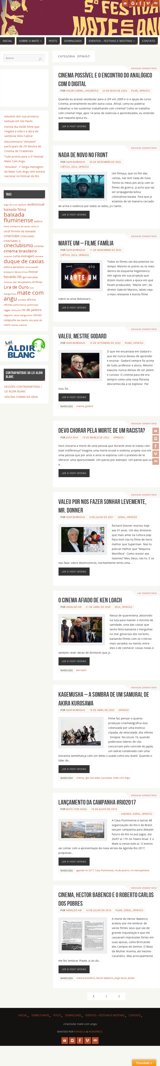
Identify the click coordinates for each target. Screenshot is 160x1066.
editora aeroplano (14, 267)
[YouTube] (155, 431)
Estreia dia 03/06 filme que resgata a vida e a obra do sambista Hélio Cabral (21, 131)
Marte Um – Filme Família (86, 243)
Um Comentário (147, 593)
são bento (22, 320)
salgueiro (8, 315)
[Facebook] (155, 446)
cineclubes (27, 236)
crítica (65, 166)
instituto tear (10, 282)
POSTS (57, 1015)
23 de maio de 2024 (114, 90)
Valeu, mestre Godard (82, 336)
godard (89, 406)
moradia (22, 299)
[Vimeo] (155, 454)
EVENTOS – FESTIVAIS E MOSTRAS (104, 1015)
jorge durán (120, 977)
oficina (31, 299)
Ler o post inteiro (74, 126)
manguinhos (10, 294)
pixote (131, 977)
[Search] (40, 59)
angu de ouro (10, 204)
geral (122, 517)
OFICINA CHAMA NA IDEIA (21, 397)
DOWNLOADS (73, 1015)
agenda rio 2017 (85, 870)
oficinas (8, 304)
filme (134, 90)
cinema (80, 406)
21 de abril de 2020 (98, 606)
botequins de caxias (20, 226)
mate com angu (121, 777)
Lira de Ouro (16, 287)
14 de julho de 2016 (98, 910)
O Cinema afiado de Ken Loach (90, 600)
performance (19, 305)
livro (31, 288)
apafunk (22, 204)
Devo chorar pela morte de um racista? (101, 430)
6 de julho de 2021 (102, 517)
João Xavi (72, 437)
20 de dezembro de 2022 (105, 161)
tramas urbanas (19, 325)
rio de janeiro (122, 870)
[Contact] (155, 461)
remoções (16, 310)
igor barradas (92, 777)
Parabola (80, 1031)
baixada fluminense (18, 217)
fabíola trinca (21, 272)
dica (74, 166)
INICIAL (22, 1015)
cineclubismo (18, 245)
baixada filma (15, 209)
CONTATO (134, 1015)
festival (33, 272)
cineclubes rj (12, 241)
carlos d (35, 226)
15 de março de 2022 (95, 437)
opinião (145, 90)
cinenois (8, 256)
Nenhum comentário (144, 68)
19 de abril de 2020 (102, 710)
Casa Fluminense (104, 870)
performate (32, 305)
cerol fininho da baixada (20, 231)
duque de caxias (24, 261)
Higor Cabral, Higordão (82, 90)
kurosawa (106, 777)
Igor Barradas (75, 161)
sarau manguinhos (23, 315)
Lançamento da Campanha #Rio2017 (97, 802)
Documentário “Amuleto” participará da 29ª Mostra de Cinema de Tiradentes (22, 146)
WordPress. (96, 1031)
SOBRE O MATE (40, 1015)
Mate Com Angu (76, 809)
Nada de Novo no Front (83, 155)
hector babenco (104, 977)
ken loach (81, 670)
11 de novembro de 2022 (106, 249)
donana (39, 256)
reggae (7, 310)
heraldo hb (74, 606)
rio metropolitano (139, 870)
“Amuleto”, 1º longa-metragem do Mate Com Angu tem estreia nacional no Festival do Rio (24, 171)
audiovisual (35, 204)
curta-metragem (24, 256)
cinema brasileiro (85, 977)
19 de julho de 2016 (104, 809)
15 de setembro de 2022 (105, 342)
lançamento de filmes (30, 282)
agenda (126, 813)
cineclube (12, 235)
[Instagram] (155, 438)
